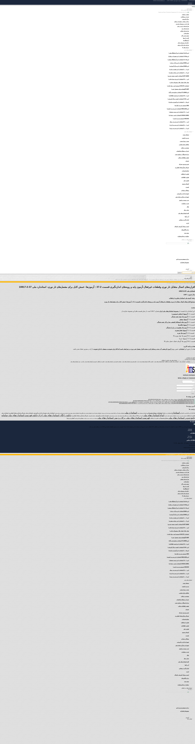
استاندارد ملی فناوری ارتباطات (172, 361)
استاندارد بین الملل (167, 413)
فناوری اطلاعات (185, 177)
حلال (188, 206)
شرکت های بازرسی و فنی (183, 26)
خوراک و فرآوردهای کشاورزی (182, 167)
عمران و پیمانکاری (185, 16)
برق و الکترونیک (185, 229)
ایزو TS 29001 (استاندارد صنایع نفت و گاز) (179, 92)
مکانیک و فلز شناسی (184, 144)
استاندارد (188, 361)
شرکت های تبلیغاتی (184, 31)
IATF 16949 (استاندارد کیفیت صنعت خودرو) (178, 76)
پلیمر (76, 418)
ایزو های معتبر (132, 415)
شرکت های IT (185, 47)
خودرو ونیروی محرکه (184, 164)
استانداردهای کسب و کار (186, 10)
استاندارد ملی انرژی (96, 413)
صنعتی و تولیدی (185, 14)
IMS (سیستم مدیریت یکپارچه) (182, 105)
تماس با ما (189, 270)
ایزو (142, 415)
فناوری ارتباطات (185, 174)
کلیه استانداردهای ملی (183, 213)
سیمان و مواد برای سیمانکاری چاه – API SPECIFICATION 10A (162, 399)
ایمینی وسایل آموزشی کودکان (181, 226)
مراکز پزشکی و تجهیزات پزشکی (181, 21)
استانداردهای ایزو (188, 50)
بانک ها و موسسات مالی (183, 42)
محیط (96, 418)
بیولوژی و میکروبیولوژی (113, 415)
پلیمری (187, 187)
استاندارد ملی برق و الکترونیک (85, 413)
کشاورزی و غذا (71, 418)
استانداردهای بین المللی (186, 239)
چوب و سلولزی (185, 203)
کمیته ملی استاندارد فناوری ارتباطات (180, 298)
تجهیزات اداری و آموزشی (183, 193)
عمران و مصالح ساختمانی (182, 151)
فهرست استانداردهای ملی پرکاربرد (89, 361)
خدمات (187, 161)
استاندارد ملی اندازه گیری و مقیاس (107, 413)
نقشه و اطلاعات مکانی (183, 157)
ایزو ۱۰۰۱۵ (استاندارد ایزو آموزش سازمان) (179, 102)
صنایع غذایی (186, 33)
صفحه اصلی (189, 8)
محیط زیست (186, 134)
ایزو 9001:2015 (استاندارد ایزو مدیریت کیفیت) (178, 108)
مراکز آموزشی (185, 19)
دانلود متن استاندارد (190, 357)
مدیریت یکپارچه (86, 418)
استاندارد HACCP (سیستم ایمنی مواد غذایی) (178, 85)
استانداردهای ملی (188, 131)
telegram (190, 2)
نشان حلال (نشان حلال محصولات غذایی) (179, 82)
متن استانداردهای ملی (75, 361)
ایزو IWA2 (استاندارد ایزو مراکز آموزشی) (179, 66)
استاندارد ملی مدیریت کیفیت (181, 415)
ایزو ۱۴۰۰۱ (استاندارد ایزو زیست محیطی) (179, 112)
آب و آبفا (189, 413)
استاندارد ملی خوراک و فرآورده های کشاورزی (21, 413)
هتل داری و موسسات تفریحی (182, 24)
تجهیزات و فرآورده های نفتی (182, 197)
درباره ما (190, 436)
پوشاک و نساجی (185, 190)
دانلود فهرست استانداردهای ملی (129, 361)
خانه (191, 277)
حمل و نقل (186, 210)
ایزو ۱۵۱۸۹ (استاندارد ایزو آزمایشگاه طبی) (179, 53)
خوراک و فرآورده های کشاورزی (79, 415)
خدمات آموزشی (91, 415)
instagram (190, 4)
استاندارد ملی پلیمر (171, 415)
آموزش (187, 269)
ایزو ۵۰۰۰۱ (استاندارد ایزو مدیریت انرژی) (179, 125)
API (192, 413)
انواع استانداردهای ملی (159, 361)
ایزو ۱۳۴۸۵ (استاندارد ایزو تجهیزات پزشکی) (178, 56)
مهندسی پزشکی (185, 147)
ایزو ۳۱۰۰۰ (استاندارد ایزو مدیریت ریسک (179, 121)
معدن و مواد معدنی (184, 141)
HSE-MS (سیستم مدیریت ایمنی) (181, 118)
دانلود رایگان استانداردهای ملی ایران (145, 361)
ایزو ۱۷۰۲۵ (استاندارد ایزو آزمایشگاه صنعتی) (178, 59)
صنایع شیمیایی (185, 170)
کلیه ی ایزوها (186, 38)
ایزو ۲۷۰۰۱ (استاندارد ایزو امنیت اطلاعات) (179, 95)
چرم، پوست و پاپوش (184, 200)
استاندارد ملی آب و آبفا (119, 413)
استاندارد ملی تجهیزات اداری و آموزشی (43, 413)
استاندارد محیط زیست (142, 413)
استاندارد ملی (182, 361)
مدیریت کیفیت (185, 138)
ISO (194, 413)
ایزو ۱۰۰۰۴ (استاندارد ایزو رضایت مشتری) (179, 72)
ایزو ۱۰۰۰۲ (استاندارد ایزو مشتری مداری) (179, 69)
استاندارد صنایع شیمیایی (154, 413)
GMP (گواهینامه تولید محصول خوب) (180, 89)
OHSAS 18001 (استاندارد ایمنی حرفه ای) (179, 115)
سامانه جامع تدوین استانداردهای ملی (113, 361)
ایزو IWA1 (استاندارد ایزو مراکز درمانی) (179, 63)
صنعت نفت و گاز (185, 35)
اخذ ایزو (182, 413)
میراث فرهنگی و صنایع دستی (182, 154)
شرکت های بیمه (185, 28)
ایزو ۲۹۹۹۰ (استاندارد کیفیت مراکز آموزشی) (178, 99)
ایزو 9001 (139, 415)
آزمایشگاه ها (186, 40)
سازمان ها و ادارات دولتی (183, 45)
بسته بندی (120, 415)
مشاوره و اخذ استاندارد (190, 359)
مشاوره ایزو (80, 418)
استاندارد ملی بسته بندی (73, 413)
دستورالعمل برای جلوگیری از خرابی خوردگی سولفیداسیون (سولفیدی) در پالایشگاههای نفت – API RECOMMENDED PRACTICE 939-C (139, 402)
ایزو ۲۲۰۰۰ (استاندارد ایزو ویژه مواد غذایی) (178, 79)
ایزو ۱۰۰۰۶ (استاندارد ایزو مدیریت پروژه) (179, 128)
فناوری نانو (186, 180)
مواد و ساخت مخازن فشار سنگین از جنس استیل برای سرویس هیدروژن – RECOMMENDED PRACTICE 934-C (144, 403)
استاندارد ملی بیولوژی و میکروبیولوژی (61, 413)
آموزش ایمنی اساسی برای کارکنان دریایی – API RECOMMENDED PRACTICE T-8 (152, 400)
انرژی (165, 415)
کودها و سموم (185, 184)
